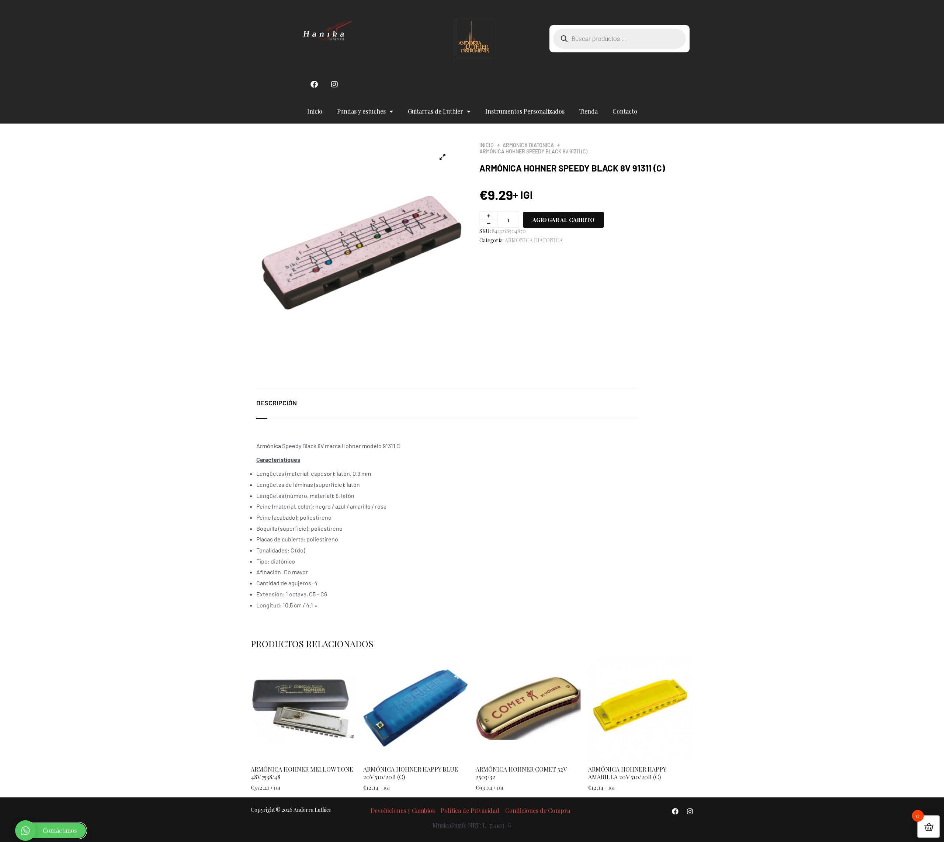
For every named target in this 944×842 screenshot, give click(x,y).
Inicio (314, 111)
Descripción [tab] (276, 403)
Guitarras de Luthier (435, 111)
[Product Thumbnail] (442, 156)
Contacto (624, 111)
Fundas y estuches (361, 111)
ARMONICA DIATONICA (528, 145)
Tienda (588, 111)
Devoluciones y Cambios (403, 810)
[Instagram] (690, 811)
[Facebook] (675, 811)
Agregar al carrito (563, 220)
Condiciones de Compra (537, 810)
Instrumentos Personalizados (525, 111)
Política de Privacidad (470, 810)
